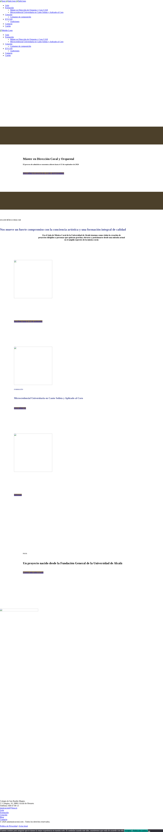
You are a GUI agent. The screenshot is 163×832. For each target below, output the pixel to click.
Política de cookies (140, 831)
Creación (3, 815)
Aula (2, 810)
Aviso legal (23, 826)
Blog (2, 817)
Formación (4, 812)
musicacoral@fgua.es (8, 808)
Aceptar (128, 831)
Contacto (3, 819)
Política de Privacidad (8, 826)
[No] (149, 831)
